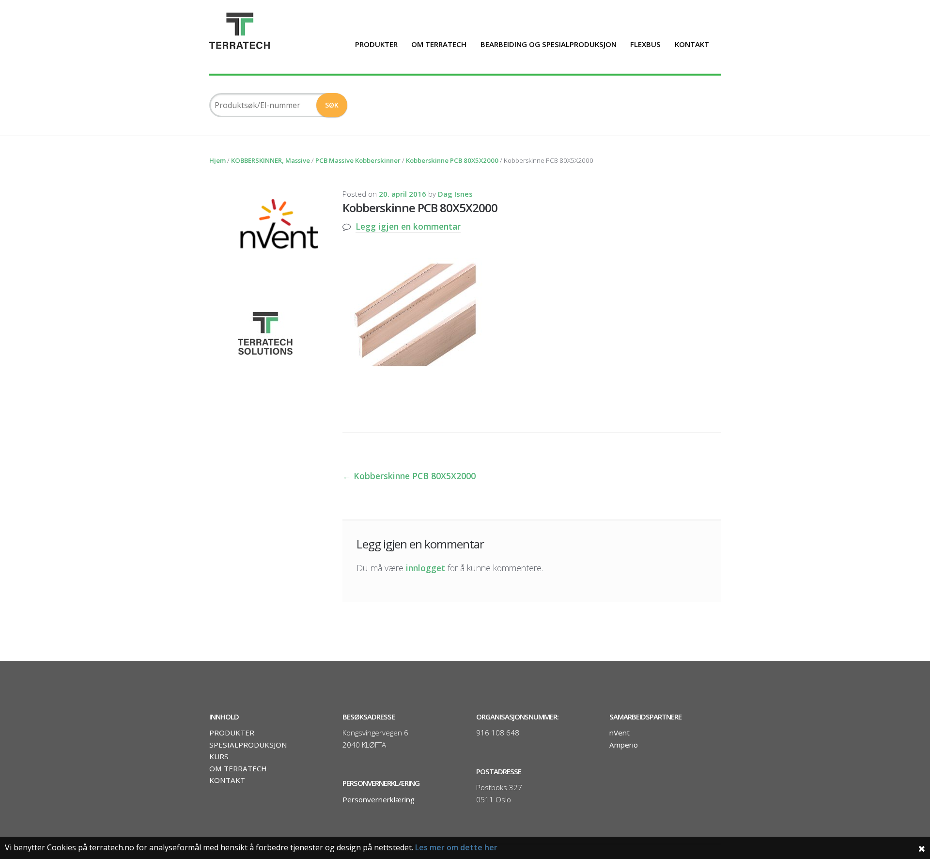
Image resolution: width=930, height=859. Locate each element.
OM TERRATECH (438, 44)
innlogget (425, 568)
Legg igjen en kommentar (408, 226)
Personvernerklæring (378, 799)
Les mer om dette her (456, 847)
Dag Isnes (455, 194)
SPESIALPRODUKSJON (248, 745)
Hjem (217, 160)
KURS (219, 756)
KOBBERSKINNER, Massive (270, 160)
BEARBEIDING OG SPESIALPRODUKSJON (548, 44)
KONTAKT (692, 44)
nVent (619, 732)
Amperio (623, 745)
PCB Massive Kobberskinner (358, 160)
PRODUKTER (376, 44)
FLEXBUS (645, 44)
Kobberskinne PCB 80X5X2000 (452, 160)
